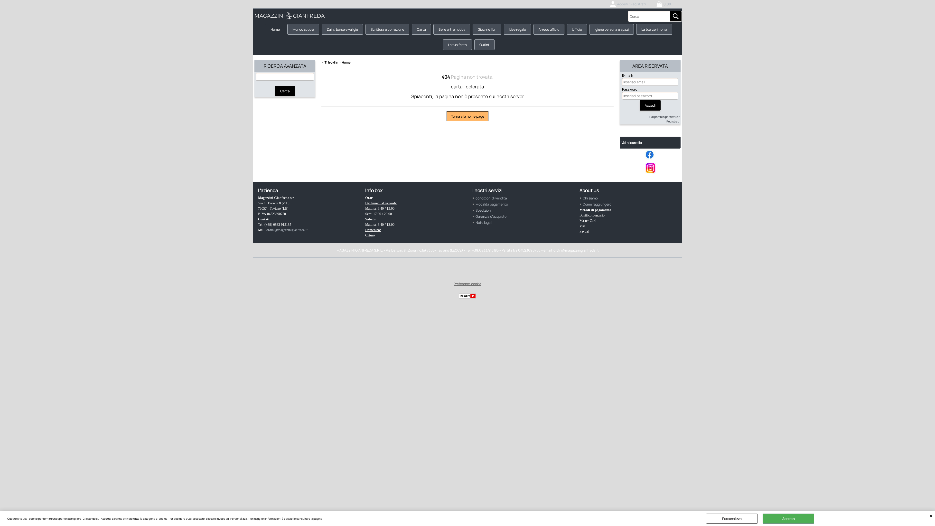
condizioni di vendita (491, 198)
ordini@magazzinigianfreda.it (287, 230)
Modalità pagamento (492, 204)
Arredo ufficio (549, 29)
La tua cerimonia (654, 29)
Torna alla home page (467, 116)
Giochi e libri (487, 29)
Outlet (484, 44)
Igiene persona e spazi (612, 29)
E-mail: (627, 75)
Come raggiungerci (597, 204)
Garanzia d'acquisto (491, 216)
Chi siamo (590, 198)
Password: (630, 89)
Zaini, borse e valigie (342, 29)
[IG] (650, 172)
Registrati (673, 121)
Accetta (788, 518)
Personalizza (732, 518)
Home (275, 29)
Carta (421, 29)
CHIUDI (931, 516)
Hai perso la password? (664, 117)
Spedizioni (483, 210)
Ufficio (577, 29)
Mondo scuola (303, 29)
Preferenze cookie (467, 284)
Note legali (484, 222)
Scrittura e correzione (387, 29)
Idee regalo (517, 29)
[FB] (650, 158)
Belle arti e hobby (452, 29)
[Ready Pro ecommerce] (467, 296)
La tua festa (457, 44)
